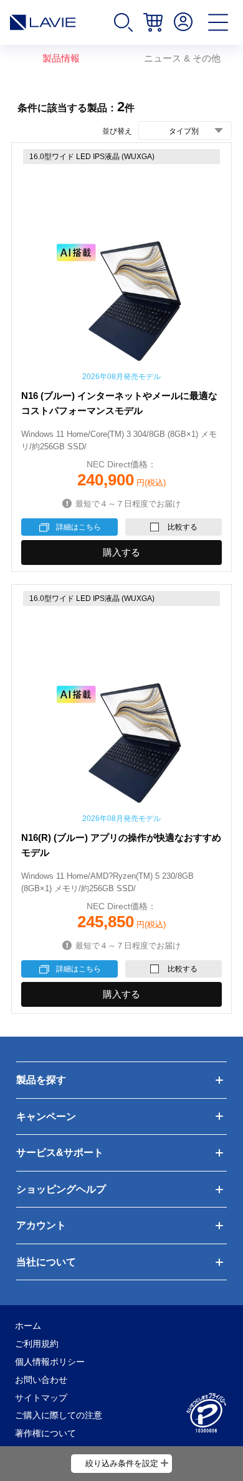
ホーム (28, 1326)
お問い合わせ (41, 1380)
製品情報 (61, 58)
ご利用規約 (37, 1344)
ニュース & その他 (182, 58)
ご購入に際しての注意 (58, 1415)
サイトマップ (41, 1398)
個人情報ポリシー (50, 1362)
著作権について (45, 1433)
